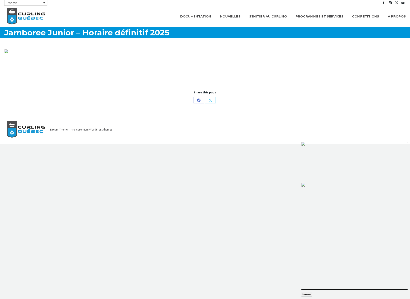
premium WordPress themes (95, 129)
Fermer (307, 294)
